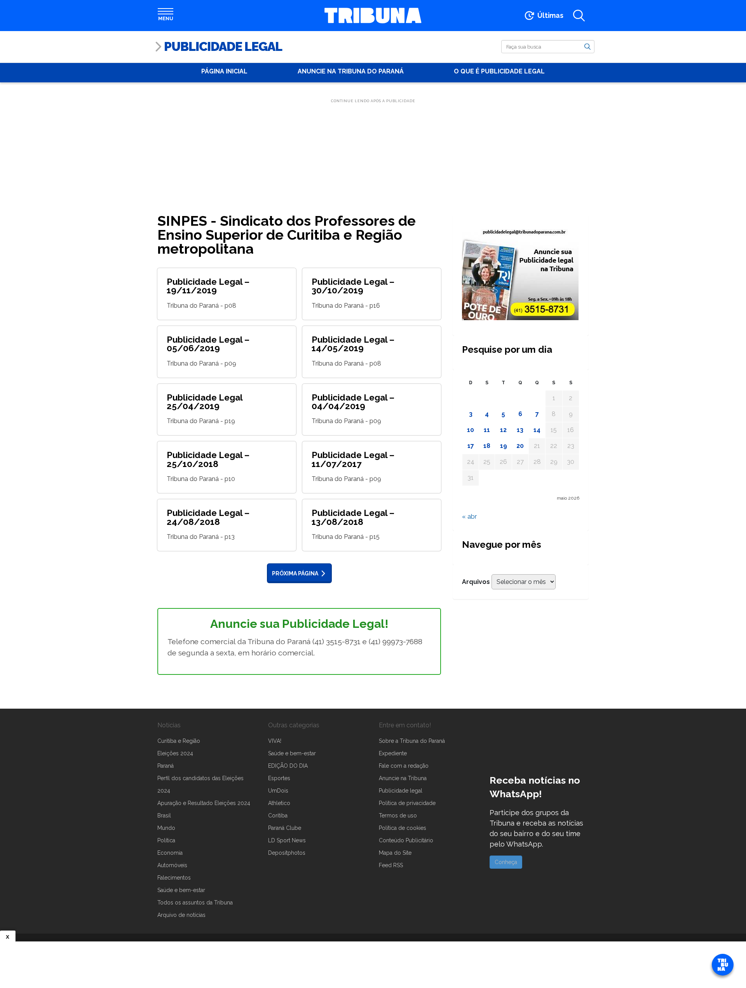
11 (487, 430)
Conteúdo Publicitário (406, 840)
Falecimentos (174, 878)
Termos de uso (398, 815)
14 (536, 430)
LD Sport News (287, 840)
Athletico (279, 803)
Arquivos (476, 581)
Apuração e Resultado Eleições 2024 (203, 803)
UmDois (278, 791)
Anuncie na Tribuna (403, 778)
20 (520, 446)
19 (503, 446)
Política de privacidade (407, 803)
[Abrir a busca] (579, 15)
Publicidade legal (400, 791)
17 (470, 446)
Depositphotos (286, 853)
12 (503, 430)
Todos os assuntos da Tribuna (195, 902)
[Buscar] (587, 46)
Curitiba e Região (178, 741)
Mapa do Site (395, 853)
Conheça (506, 862)
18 (486, 446)
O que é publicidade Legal (499, 71)
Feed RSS (391, 865)
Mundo (166, 828)
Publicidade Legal (223, 46)
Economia (170, 853)
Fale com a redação (404, 766)
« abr (469, 516)
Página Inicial (224, 71)
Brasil (164, 815)
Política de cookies (402, 828)
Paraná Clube (284, 828)
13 (520, 430)
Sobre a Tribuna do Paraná (412, 741)
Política (166, 840)
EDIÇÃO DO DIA (288, 766)
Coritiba (278, 815)
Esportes (279, 778)
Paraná (165, 766)
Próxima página (295, 573)
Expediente (393, 753)
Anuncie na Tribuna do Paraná (351, 71)
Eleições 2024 (175, 753)
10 (470, 430)
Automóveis (172, 865)
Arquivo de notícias (181, 915)
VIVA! (274, 741)
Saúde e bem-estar (181, 890)
